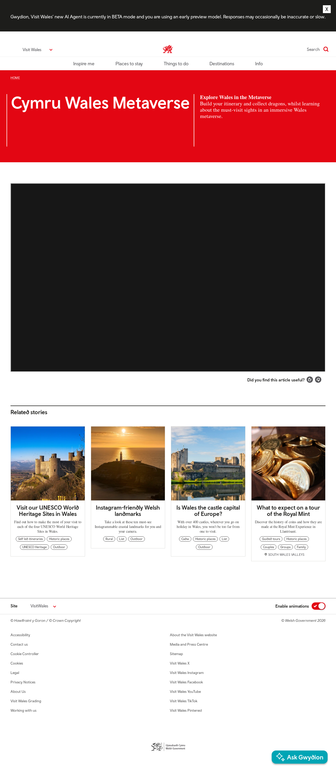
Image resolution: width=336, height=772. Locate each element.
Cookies (16, 663)
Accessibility (20, 635)
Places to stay (129, 63)
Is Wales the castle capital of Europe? (208, 510)
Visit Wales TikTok (183, 701)
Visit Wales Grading (25, 701)
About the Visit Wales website (193, 635)
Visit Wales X (180, 663)
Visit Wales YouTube (185, 691)
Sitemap (176, 654)
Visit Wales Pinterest (186, 710)
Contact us (19, 644)
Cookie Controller (24, 654)
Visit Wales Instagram (187, 673)
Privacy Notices (22, 682)
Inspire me (83, 63)
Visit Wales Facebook (186, 682)
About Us (18, 691)
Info (259, 63)
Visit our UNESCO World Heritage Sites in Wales (48, 510)
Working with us (23, 710)
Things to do (176, 63)
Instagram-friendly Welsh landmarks (128, 510)
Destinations (221, 63)
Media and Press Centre (189, 644)
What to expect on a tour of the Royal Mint (288, 510)
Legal (14, 673)
